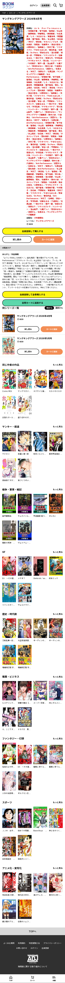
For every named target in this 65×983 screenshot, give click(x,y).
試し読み (17, 239)
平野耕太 (37, 55)
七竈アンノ (38, 112)
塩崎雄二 (41, 47)
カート (32, 980)
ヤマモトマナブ (34, 61)
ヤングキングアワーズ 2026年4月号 (34, 316)
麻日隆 (38, 42)
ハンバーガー (56, 61)
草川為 (46, 61)
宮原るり (42, 71)
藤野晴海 (32, 34)
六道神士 (58, 66)
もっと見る (58, 365)
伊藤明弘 (41, 34)
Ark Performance (34, 123)
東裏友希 (51, 36)
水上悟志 (51, 39)
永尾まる (32, 166)
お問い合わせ (21, 948)
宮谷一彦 (41, 101)
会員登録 (45, 5)
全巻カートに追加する (32, 303)
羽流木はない (37, 66)
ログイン (34, 5)
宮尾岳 (37, 44)
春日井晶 (52, 50)
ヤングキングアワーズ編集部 (38, 161)
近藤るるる (40, 104)
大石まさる (41, 36)
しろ (32, 36)
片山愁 (59, 31)
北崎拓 (38, 98)
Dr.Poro (34, 52)
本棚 (54, 980)
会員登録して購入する (32, 231)
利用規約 (21, 943)
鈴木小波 (49, 66)
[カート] (61, 5)
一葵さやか (38, 58)
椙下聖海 (36, 39)
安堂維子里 (32, 31)
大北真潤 (37, 82)
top (4, 13)
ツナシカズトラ (50, 55)
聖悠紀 (52, 31)
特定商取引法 (34, 943)
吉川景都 (55, 52)
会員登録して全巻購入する (32, 294)
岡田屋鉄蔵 (38, 85)
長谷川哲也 (55, 44)
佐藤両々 (45, 44)
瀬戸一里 (41, 63)
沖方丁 (33, 71)
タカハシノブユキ (51, 42)
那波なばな (44, 52)
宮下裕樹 (43, 31)
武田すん (50, 69)
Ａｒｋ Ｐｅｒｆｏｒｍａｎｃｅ (47, 28)
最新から (59, 308)
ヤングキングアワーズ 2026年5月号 (34, 338)
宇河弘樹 (58, 58)
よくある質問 (8, 943)
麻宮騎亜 (51, 34)
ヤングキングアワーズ (26, 13)
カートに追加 (48, 239)
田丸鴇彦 (41, 90)
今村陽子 (32, 63)
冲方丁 (31, 42)
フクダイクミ (39, 96)
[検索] (55, 5)
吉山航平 (51, 63)
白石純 (60, 39)
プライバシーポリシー (52, 943)
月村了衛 (51, 47)
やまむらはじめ (40, 50)
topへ (32, 931)
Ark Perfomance (36, 69)
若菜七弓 (49, 58)
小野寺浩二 (31, 47)
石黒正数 (51, 71)
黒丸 (44, 39)
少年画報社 (38, 218)
